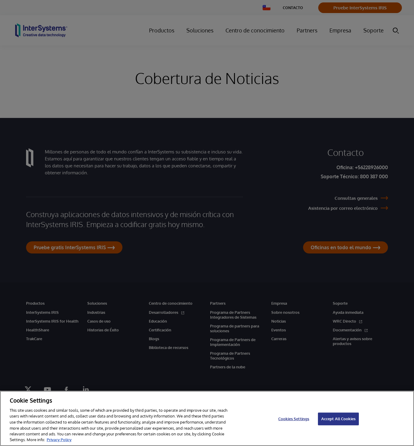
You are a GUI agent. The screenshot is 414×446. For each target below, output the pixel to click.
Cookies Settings (293, 418)
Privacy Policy (59, 439)
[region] (207, 418)
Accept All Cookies (338, 418)
